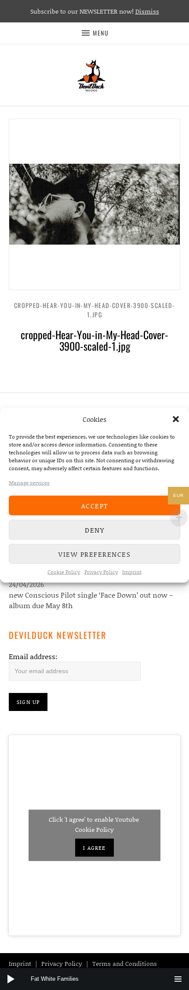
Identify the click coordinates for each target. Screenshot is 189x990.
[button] (175, 419)
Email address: (33, 656)
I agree (94, 848)
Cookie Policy (63, 572)
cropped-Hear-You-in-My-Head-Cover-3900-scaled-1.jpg (94, 310)
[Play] (11, 979)
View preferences (94, 553)
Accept (94, 505)
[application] (94, 979)
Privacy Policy (101, 572)
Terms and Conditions (124, 963)
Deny (94, 529)
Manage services (29, 482)
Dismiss (147, 11)
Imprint (132, 572)
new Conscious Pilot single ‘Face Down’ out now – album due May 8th (91, 600)
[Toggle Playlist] (178, 979)
